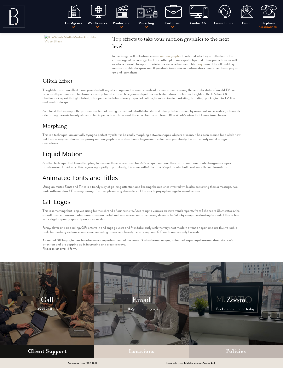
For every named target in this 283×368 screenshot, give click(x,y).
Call (47, 299)
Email (141, 299)
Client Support (47, 351)
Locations (141, 351)
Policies (236, 351)
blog (199, 64)
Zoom (235, 299)
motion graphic (170, 56)
